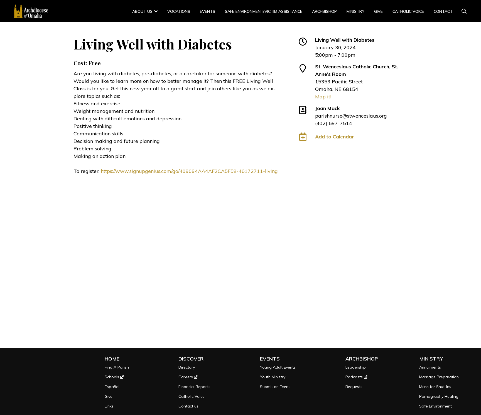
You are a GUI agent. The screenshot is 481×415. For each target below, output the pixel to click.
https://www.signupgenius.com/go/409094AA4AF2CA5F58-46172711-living (189, 171)
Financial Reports (194, 386)
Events (207, 11)
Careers (186, 376)
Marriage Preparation (439, 376)
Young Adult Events (278, 367)
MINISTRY (355, 11)
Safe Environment (435, 406)
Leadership (355, 367)
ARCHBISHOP (324, 11)
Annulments (430, 367)
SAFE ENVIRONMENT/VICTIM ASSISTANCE (263, 11)
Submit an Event (275, 386)
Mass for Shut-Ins (435, 386)
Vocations (178, 11)
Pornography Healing (438, 396)
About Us (142, 11)
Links (109, 406)
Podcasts (354, 376)
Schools (112, 376)
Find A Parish (117, 367)
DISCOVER (190, 359)
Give (378, 11)
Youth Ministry (272, 376)
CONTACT (443, 11)
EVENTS (270, 359)
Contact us (188, 406)
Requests (353, 386)
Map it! (323, 96)
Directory (186, 367)
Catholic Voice (408, 11)
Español (112, 386)
